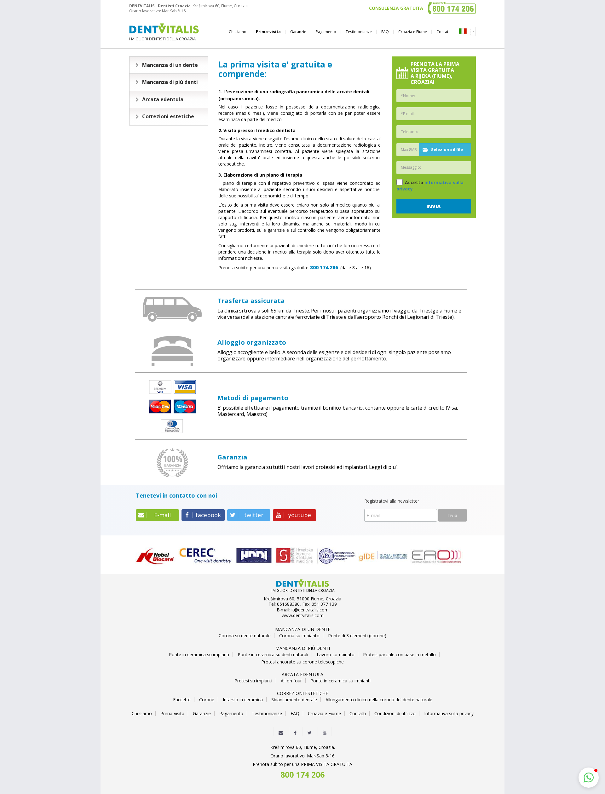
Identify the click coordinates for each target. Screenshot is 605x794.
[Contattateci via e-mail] (281, 731)
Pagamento (326, 31)
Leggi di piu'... (384, 467)
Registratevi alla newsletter (391, 501)
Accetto (430, 185)
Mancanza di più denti (170, 82)
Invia (433, 206)
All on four (291, 680)
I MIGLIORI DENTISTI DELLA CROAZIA (162, 38)
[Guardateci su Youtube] (324, 731)
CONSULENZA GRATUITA (396, 8)
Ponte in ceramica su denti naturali (273, 654)
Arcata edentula (162, 99)
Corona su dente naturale (245, 635)
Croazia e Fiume (412, 31)
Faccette (182, 699)
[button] (589, 778)
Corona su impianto (299, 635)
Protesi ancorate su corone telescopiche (302, 661)
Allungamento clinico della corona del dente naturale (379, 699)
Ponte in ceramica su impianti (199, 654)
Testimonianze (359, 31)
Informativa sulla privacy (449, 713)
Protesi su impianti (253, 680)
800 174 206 (324, 267)
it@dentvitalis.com (310, 610)
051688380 (288, 604)
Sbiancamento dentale (294, 699)
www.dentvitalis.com (303, 615)
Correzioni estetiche (168, 116)
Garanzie (298, 31)
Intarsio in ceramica (243, 699)
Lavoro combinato (335, 654)
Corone (206, 699)
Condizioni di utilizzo (395, 713)
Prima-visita (268, 31)
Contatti (443, 31)
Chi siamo (237, 31)
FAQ (385, 31)
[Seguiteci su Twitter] (310, 731)
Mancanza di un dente (170, 64)
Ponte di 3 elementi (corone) (357, 635)
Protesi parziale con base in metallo (399, 654)
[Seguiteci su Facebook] (295, 731)
